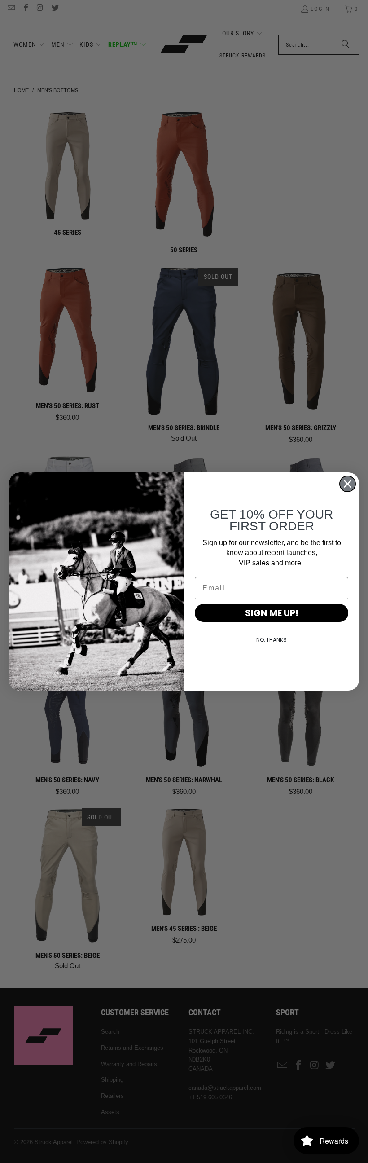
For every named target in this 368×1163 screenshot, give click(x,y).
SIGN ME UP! (271, 613)
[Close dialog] (347, 484)
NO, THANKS (271, 639)
